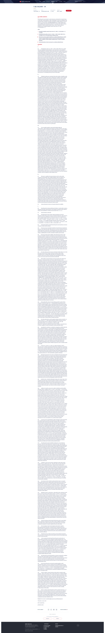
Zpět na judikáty (40, 609)
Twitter (54, 609)
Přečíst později (33, 8)
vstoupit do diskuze (63, 609)
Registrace (76, 1)
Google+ (51, 609)
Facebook (48, 609)
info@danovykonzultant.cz (59, 625)
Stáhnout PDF (69, 10)
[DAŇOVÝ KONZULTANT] (25, 2)
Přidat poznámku (35, 8)
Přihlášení (80, 1)
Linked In (56, 609)
